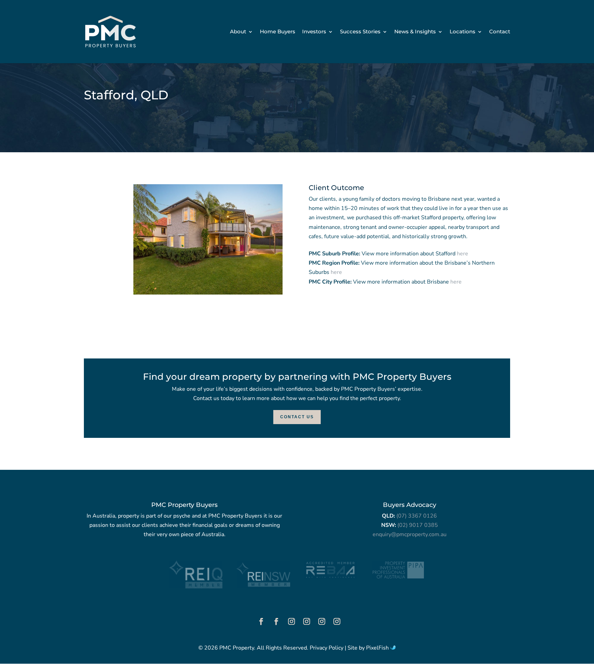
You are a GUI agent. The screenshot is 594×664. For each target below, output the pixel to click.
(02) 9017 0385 (417, 525)
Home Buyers (277, 32)
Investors (314, 32)
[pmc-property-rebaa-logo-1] (330, 578)
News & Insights (415, 32)
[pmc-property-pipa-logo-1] (398, 578)
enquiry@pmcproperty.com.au (410, 534)
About (238, 32)
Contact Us (297, 416)
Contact (499, 32)
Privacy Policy (326, 648)
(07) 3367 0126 (416, 516)
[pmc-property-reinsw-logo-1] (263, 586)
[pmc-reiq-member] (195, 586)
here (462, 253)
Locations (462, 32)
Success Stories (360, 32)
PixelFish (378, 648)
